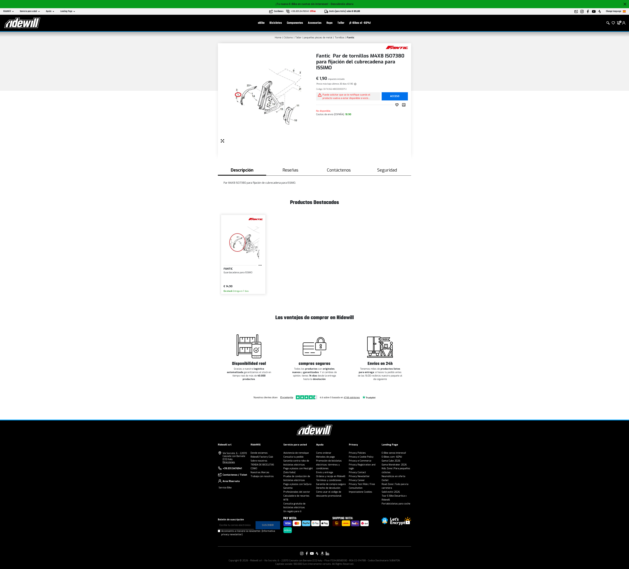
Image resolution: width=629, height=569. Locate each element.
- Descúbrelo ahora (341, 4)
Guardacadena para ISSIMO (238, 272)
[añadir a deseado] (397, 105)
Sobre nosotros (259, 460)
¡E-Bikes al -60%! (360, 23)
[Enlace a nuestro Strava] (317, 553)
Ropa (329, 23)
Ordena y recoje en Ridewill (330, 476)
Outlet (385, 480)
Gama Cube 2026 (391, 460)
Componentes (295, 23)
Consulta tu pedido (293, 456)
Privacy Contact (357, 472)
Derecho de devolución (328, 488)
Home (278, 37)
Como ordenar (323, 452)
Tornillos (339, 37)
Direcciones (229, 462)
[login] (624, 23)
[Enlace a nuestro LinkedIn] (327, 553)
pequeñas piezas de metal (318, 37)
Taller (340, 23)
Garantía (288, 488)
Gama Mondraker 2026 (394, 464)
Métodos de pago (325, 456)
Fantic (350, 37)
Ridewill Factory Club (262, 456)
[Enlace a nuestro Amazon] (322, 553)
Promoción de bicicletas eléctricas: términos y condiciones (329, 464)
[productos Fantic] (397, 47)
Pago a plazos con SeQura (297, 484)
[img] (354, 84)
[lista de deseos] (613, 23)
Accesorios (315, 23)
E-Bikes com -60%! (392, 456)
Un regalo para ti (292, 511)
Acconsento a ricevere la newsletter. (248, 533)
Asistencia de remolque (296, 452)
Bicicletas (275, 23)
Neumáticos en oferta (393, 476)
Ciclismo (288, 37)
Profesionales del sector (296, 491)
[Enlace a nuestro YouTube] (312, 553)
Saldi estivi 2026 (391, 491)
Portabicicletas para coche (396, 503)
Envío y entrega (324, 472)
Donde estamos (259, 452)
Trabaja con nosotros (262, 476)
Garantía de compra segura (331, 484)
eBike (261, 23)
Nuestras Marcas (260, 472)
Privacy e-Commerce (360, 460)
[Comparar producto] (404, 105)
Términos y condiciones (328, 480)
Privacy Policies (357, 452)
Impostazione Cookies (360, 491)
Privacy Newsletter (359, 476)
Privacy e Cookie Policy (361, 456)
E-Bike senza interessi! (394, 452)
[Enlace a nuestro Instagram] (302, 553)
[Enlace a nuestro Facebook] (307, 553)
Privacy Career (357, 480)
